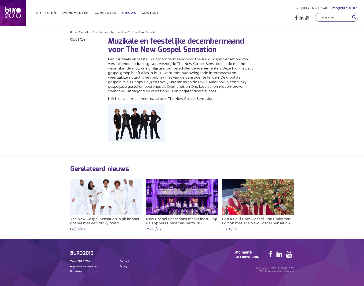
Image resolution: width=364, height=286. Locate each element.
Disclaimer (76, 271)
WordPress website (270, 271)
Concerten (105, 13)
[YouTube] (307, 17)
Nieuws (129, 13)
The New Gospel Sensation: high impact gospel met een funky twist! (105, 221)
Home (73, 32)
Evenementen (75, 13)
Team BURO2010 (80, 261)
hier (118, 99)
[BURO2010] (13, 13)
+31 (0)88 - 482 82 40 (311, 8)
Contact (150, 13)
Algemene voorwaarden (84, 266)
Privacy (123, 266)
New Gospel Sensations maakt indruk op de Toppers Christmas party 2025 (181, 221)
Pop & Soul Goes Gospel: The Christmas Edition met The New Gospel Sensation (256, 221)
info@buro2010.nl (345, 8)
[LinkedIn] (302, 17)
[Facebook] (296, 17)
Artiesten (46, 13)
